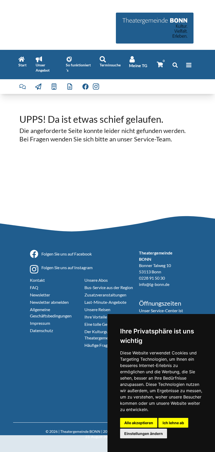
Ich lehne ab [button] (173, 423)
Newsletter (40, 294)
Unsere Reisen (97, 309)
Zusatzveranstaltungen (105, 294)
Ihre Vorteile (95, 316)
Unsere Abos (96, 280)
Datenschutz (41, 330)
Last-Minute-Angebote (105, 302)
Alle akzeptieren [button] (138, 423)
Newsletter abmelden (49, 302)
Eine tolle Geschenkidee (105, 324)
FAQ (34, 287)
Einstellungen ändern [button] (143, 433)
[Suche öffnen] (175, 65)
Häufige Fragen (98, 345)
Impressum (40, 323)
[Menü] (189, 65)
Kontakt (37, 280)
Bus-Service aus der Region (108, 287)
